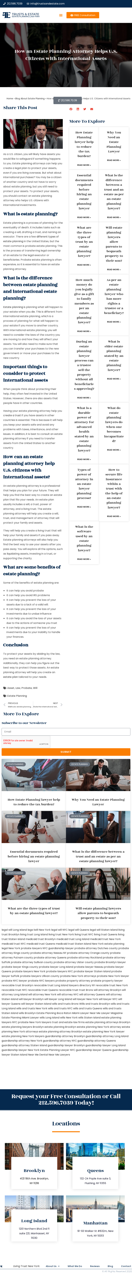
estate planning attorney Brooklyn (60, 1031)
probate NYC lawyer (14, 981)
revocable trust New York (112, 985)
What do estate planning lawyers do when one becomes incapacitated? (114, 425)
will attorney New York (42, 994)
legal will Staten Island (104, 930)
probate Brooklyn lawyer (110, 962)
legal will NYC (59, 930)
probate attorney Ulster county (73, 962)
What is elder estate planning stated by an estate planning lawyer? (113, 355)
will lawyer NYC (108, 999)
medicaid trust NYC (14, 944)
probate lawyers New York (28, 971)
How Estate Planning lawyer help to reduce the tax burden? (84, 144)
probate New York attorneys (78, 976)
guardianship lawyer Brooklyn (66, 1045)
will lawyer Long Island (58, 999)
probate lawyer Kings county (20, 967)
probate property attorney (72, 981)
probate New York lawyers (34, 1022)
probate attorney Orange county (88, 953)
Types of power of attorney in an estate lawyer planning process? (84, 483)
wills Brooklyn (27, 1013)
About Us (51, 1266)
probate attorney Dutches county (96, 948)
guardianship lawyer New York (20, 1050)
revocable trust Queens (43, 990)
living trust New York (61, 934)
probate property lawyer (107, 981)
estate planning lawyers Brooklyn (23, 1027)
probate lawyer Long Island (56, 967)
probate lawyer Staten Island (92, 971)
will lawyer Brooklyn (31, 999)
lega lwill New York (39, 930)
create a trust (12, 415)
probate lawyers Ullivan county (39, 976)
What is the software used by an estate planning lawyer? (84, 538)
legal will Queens (78, 930)
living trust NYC (84, 934)
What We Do (75, 1266)
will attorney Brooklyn (107, 990)
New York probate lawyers (25, 948)
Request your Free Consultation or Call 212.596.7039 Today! (66, 1099)
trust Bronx (86, 990)
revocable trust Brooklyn (17, 985)
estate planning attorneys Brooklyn (107, 1022)
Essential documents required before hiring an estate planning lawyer (84, 192)
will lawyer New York (85, 999)
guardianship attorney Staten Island (24, 1045)
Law (17, 688)
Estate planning (13, 307)
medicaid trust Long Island (72, 939)
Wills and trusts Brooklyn (94, 1004)
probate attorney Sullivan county (32, 962)
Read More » (84, 165)
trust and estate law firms (68, 1022)
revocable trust (68, 990)
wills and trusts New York (31, 1008)
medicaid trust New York (105, 939)
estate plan (10, 677)
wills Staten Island (89, 1017)
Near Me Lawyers (59, 1054)
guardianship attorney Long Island (107, 1036)
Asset (10, 688)
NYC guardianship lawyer (58, 948)
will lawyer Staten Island (36, 1004)
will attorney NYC (68, 994)
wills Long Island (49, 1017)
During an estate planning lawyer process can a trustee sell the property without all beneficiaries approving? (84, 365)
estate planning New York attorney (99, 1027)
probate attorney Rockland (84, 957)
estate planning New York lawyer (104, 1031)
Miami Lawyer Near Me (86, 1013)
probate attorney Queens (50, 957)
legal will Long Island (14, 930)
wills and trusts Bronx (65, 1004)
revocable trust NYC (14, 990)
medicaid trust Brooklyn (41, 939)
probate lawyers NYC (59, 971)
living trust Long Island (34, 934)
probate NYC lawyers (41, 981)
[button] (60, 15)
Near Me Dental (38, 1054)
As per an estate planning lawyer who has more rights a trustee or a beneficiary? (114, 296)
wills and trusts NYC (60, 1008)
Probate (26, 688)
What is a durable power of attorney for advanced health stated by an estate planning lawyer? (84, 429)
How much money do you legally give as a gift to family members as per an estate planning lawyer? (84, 301)
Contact (126, 1266)
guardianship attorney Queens (96, 1041)
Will (35, 688)
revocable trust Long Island (51, 985)
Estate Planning (17, 696)
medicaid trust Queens (40, 944)
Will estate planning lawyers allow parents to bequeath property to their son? (114, 244)
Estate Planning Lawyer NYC (57, 1050)
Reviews (95, 1266)
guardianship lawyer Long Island (105, 1045)
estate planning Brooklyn (60, 1027)
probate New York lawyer (113, 976)
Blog (110, 1266)
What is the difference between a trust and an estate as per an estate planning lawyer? (114, 192)
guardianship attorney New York (22, 1041)
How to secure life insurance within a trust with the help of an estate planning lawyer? (114, 488)
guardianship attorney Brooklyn (65, 1036)
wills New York (69, 1017)
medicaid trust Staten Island (73, 944)
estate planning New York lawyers (23, 1036)
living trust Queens (105, 934)
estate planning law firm (25, 16)
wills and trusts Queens (87, 1008)
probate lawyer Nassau (88, 967)
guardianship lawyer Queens (94, 1050)
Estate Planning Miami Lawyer (20, 1017)
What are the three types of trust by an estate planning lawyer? (84, 241)
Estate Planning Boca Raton (53, 1013)
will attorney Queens (92, 994)
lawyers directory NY (82, 985)
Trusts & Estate (25, 14)
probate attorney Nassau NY (48, 953)
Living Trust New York (26, 1266)
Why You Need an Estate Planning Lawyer (114, 142)
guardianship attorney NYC (60, 1041)
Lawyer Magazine (112, 1013)
